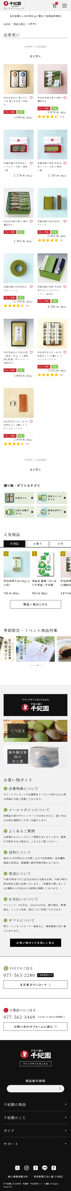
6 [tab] (39, 665)
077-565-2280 (19, 975)
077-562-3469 (19, 1017)
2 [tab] (31, 665)
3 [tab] (33, 665)
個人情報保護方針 (18, 1176)
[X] (17, 1168)
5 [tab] (37, 665)
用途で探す (19, 23)
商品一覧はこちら (35, 604)
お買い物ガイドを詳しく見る (35, 943)
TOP (67, 1187)
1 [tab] (29, 665)
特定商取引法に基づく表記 (48, 1176)
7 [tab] (41, 665)
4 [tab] (35, 665)
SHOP (7, 23)
